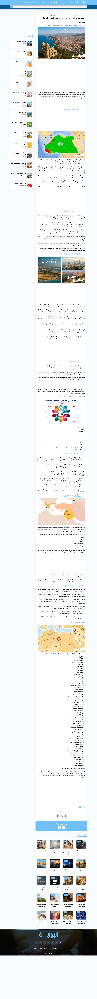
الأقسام (47, 2)
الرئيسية (53, 2)
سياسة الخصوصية (53, 948)
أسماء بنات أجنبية (66, 877)
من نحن (61, 948)
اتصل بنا (25, 2)
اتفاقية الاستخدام (43, 948)
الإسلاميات (52, 860)
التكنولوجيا (79, 841)
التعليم (65, 841)
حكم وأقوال (79, 860)
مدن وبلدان (78, 15)
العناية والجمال (40, 912)
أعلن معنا (32, 2)
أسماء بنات (52, 841)
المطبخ (79, 877)
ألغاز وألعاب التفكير (40, 841)
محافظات (72, 15)
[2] (73, 618)
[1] (61, 250)
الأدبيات (65, 912)
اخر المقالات (40, 2)
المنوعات (39, 877)
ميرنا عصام (79, 25)
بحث (11, 6)
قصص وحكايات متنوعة (41, 860)
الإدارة (79, 912)
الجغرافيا (52, 912)
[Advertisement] (61, 74)
